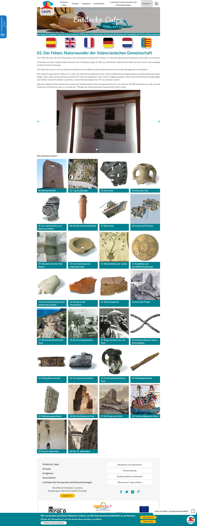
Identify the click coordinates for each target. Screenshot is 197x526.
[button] (156, 3)
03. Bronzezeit (107, 190)
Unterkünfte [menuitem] (98, 3)
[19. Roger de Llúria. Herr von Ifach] (114, 323)
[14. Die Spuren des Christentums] (83, 285)
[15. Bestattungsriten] (114, 285)
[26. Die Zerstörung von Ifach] (83, 399)
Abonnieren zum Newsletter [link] (130, 465)
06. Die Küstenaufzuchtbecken (83, 226)
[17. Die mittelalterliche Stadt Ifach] (52, 323)
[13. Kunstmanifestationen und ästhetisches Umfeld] (52, 285)
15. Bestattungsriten (110, 302)
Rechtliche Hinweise (62, 487)
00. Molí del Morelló (47, 190)
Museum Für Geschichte (126, 34)
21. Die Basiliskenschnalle (49, 378)
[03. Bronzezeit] (114, 174)
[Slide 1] (96, 149)
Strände (46, 468)
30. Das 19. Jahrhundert (80, 451)
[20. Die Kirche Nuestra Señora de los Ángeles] (145, 323)
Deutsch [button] (146, 3)
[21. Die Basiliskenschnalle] (52, 361)
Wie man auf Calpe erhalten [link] (130, 482)
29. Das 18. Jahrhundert (48, 451)
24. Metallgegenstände (142, 378)
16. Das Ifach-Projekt (141, 302)
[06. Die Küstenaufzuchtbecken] (83, 209)
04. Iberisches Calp (140, 190)
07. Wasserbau (107, 226)
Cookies (78, 487)
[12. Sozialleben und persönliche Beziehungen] (145, 247)
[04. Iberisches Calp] (145, 174)
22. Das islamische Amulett (81, 378)
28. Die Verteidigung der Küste (145, 416)
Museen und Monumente (92, 34)
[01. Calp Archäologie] (83, 174)
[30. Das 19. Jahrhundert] (83, 434)
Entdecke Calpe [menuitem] (64, 3)
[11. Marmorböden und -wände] (114, 247)
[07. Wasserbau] (114, 209)
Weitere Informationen (54, 523)
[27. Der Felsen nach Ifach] (114, 399)
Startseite (41, 34)
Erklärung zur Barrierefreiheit (62, 490)
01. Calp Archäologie (79, 190)
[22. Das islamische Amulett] (83, 361)
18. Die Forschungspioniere (81, 340)
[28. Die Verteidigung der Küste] (145, 399)
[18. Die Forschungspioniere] (83, 323)
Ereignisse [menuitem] (86, 3)
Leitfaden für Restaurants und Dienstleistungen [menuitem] (123, 3)
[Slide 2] (99, 149)
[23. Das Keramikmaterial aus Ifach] (114, 361)
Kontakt (83, 490)
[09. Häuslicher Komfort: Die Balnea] (52, 247)
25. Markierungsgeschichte (50, 416)
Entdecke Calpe (55, 34)
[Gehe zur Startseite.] (47, 3)
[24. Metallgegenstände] (145, 361)
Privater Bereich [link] (129, 470)
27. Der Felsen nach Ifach (111, 416)
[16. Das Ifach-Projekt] (145, 285)
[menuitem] (67, 464)
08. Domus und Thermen (142, 226)
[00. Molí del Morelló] (52, 174)
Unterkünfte (49, 477)
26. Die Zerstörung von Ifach (82, 416)
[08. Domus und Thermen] (145, 209)
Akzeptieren (148, 517)
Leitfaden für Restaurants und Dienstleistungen (67, 482)
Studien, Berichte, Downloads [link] (129, 476)
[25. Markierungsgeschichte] (52, 399)
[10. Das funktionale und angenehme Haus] (83, 247)
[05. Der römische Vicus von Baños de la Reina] (52, 209)
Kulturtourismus (72, 34)
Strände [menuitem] (75, 3)
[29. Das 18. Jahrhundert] (52, 434)
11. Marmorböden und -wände (114, 264)
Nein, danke (148, 521)
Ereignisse (47, 473)
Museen (109, 34)
